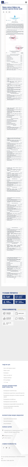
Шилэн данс (21, 314)
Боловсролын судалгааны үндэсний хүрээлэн (14, 393)
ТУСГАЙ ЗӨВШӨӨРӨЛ (21, 303)
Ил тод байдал (7, 380)
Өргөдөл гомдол (8, 298)
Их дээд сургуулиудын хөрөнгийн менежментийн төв (11, 407)
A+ (9, 13)
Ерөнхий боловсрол (8, 422)
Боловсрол (6, 373)
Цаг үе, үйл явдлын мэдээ (9, 369)
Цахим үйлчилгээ (8, 303)
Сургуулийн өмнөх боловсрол (10, 419)
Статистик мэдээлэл (8, 319)
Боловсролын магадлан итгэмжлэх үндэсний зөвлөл (14, 396)
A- (3, 13)
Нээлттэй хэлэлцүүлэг (21, 319)
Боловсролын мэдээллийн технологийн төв (13, 404)
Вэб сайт (3, 461)
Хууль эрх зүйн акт (8, 376)
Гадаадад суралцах (8, 314)
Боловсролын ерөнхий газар (10, 391)
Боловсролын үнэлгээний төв (10, 402)
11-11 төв (6, 383)
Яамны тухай (6, 371)
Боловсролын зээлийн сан (10, 400)
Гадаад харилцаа (7, 378)
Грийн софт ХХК (10, 461)
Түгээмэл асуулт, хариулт (20, 297)
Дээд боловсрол (7, 424)
